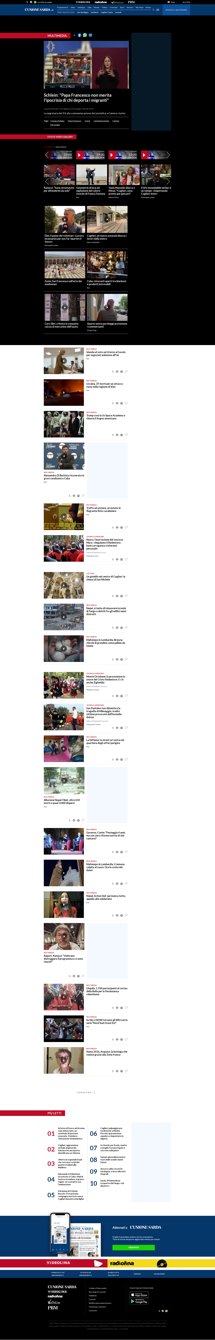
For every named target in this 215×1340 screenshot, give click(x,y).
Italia (89, 7)
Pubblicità (93, 1296)
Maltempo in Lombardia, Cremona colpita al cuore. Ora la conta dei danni (105, 867)
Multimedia (57, 35)
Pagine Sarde (159, 1274)
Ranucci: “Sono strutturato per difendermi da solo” (59, 189)
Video (73, 7)
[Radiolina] (101, 2)
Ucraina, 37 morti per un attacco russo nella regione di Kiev (104, 385)
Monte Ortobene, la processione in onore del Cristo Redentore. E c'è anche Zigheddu (105, 679)
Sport (122, 7)
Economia (113, 7)
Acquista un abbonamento (85, 1274)
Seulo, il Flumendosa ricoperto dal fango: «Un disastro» (112, 1183)
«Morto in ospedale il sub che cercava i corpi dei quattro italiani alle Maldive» (70, 1163)
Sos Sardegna (82, 12)
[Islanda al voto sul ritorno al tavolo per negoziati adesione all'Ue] (64, 361)
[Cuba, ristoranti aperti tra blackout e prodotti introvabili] (107, 264)
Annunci (130, 7)
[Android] (148, 1301)
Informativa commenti (97, 1307)
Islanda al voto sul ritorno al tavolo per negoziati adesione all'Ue (106, 353)
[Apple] (148, 1294)
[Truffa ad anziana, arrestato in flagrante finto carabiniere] (64, 516)
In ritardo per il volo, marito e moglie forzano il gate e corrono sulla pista (113, 1148)
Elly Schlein (55, 125)
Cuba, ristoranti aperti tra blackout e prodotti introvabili (106, 283)
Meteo (148, 7)
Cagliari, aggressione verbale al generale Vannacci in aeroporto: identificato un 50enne (69, 1149)
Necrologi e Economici (97, 1292)
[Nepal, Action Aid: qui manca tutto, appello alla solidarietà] (64, 904)
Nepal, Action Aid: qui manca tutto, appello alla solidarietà (106, 897)
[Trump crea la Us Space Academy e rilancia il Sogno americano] (64, 424)
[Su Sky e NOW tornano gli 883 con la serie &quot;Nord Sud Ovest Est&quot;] (64, 1028)
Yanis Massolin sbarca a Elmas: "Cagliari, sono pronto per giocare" (122, 190)
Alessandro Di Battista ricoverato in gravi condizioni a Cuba (64, 477)
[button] (74, 35)
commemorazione (101, 121)
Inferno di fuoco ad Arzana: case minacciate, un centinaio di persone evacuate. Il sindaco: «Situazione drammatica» (71, 1133)
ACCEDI (186, 2)
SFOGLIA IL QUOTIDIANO (176, 10)
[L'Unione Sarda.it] (39, 9)
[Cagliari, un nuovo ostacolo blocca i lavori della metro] (107, 219)
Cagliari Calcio (107, 12)
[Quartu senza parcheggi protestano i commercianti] (107, 307)
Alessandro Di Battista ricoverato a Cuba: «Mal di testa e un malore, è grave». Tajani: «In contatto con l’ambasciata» (71, 1179)
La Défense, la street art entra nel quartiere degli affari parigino (105, 741)
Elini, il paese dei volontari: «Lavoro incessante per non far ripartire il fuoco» (64, 238)
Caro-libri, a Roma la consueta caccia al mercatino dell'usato (61, 325)
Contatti (92, 1299)
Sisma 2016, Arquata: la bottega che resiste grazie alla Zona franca (106, 1053)
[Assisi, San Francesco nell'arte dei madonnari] (65, 264)
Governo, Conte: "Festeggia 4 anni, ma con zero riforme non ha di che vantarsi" (105, 835)
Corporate (93, 1310)
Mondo (96, 7)
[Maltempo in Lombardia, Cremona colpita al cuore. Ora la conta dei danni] (64, 873)
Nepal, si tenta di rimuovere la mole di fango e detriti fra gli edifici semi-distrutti (106, 611)
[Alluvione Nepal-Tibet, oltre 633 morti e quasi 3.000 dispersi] (64, 780)
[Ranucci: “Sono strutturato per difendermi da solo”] (59, 174)
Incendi (118, 12)
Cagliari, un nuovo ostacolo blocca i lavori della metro (107, 237)
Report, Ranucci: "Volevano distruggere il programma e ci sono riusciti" (63, 958)
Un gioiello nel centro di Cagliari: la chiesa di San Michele (105, 578)
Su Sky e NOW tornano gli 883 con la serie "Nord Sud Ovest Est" (107, 1021)
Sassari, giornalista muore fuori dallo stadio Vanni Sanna (112, 1159)
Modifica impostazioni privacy (100, 1303)
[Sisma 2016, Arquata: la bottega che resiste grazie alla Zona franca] (64, 1060)
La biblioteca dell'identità (113, 1274)
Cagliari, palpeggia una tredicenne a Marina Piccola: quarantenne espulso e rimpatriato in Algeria (111, 1133)
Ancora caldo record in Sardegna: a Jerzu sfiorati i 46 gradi (113, 1171)
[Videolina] (83, 2)
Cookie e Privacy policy (98, 1288)
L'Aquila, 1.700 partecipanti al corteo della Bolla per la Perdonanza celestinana (106, 991)
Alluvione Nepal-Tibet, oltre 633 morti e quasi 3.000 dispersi (62, 801)
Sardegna (81, 7)
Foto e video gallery (60, 136)
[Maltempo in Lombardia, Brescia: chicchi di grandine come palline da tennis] (64, 648)
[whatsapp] (35, 2)
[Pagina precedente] (94, 1092)
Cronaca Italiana (57, 121)
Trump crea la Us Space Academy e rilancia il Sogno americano (105, 417)
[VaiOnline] (117, 2)
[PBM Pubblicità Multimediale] (131, 2)
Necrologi (139, 7)
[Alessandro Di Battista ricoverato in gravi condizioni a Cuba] (64, 456)
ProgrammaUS (62, 7)
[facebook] (31, 2)
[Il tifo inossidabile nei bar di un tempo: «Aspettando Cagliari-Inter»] (156, 174)
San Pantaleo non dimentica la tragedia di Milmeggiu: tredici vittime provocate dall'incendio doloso (104, 713)
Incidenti (94, 12)
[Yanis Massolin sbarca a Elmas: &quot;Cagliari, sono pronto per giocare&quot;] (124, 174)
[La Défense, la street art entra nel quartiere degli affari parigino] (64, 748)
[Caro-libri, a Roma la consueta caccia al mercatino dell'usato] (65, 307)
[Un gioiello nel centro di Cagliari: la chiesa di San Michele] (64, 585)
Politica (105, 7)
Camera (115, 121)
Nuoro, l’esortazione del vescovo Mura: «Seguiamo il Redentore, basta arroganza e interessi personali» (104, 544)
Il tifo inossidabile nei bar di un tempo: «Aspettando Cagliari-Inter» (156, 190)
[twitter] (27, 2)
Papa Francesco (74, 121)
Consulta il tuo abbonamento (57, 1274)
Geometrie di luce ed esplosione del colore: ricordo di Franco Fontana (90, 190)
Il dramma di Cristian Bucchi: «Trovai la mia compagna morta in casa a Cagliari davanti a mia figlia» (71, 1195)
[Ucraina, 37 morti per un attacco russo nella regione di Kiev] (64, 392)
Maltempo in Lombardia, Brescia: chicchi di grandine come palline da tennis (105, 642)
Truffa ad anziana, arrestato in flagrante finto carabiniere (103, 509)
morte (87, 121)
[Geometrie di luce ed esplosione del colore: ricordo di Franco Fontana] (91, 174)
